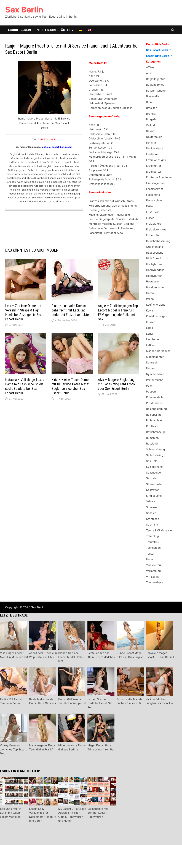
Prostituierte (154, 403)
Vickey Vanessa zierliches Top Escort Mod (13, 749)
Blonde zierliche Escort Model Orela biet (70, 657)
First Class (152, 212)
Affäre (150, 67)
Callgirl (150, 125)
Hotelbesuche (155, 287)
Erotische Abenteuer (159, 177)
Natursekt (152, 362)
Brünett (151, 113)
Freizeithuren (154, 223)
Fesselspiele (154, 200)
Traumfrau (152, 542)
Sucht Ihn (152, 524)
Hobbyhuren (154, 264)
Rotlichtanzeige (156, 432)
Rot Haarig (152, 426)
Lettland (151, 345)
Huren (150, 293)
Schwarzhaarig (155, 449)
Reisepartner (154, 414)
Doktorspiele (154, 137)
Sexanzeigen (154, 472)
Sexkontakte (154, 484)
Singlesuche (154, 495)
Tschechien (153, 547)
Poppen (151, 391)
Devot (150, 131)
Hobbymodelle (155, 270)
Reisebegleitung (156, 408)
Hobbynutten (154, 275)
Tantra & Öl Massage (159, 530)
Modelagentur (155, 356)
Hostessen (153, 281)
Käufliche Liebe (155, 304)
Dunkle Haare (154, 148)
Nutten (150, 368)
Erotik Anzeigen (156, 160)
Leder (149, 333)
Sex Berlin (24, 9)
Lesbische (152, 339)
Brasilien (151, 108)
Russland (152, 443)
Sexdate (151, 478)
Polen (149, 385)
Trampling (152, 536)
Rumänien (152, 438)
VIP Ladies (152, 576)
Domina (151, 142)
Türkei (150, 553)
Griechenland (154, 246)
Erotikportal (153, 171)
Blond (149, 102)
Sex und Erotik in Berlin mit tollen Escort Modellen (10, 812)
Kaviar (150, 310)
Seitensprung (154, 455)
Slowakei (151, 507)
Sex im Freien (155, 466)
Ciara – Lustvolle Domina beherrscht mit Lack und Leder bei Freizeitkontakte (70, 310)
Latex (149, 327)
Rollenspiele (154, 420)
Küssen (150, 322)
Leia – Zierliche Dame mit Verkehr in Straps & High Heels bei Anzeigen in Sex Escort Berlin (23, 312)
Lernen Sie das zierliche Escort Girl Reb (100, 703)
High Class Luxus (157, 258)
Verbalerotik (153, 565)
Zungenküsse (154, 582)
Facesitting (153, 194)
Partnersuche (154, 380)
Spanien (151, 513)
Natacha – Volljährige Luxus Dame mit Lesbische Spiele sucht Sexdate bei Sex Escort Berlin (24, 386)
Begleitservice (155, 84)
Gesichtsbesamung (158, 241)
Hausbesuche (154, 252)
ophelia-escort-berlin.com (57, 146)
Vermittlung (153, 571)
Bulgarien (152, 119)
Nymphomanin (155, 374)
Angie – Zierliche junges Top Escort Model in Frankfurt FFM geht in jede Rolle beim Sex (118, 312)
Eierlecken (152, 154)
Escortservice (155, 189)
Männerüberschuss (158, 351)
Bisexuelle (152, 96)
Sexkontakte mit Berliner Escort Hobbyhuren (97, 812)
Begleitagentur (155, 79)
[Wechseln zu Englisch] (89, 29)
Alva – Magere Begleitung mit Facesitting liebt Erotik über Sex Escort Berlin (116, 384)
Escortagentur (155, 183)
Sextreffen (152, 490)
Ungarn (150, 559)
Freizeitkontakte (156, 229)
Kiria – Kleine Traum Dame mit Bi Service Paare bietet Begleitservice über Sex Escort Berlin (71, 386)
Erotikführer (153, 165)
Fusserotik (152, 235)
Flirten (150, 218)
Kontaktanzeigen (156, 316)
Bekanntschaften (156, 90)
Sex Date (151, 461)
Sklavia (150, 501)
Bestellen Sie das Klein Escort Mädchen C (101, 657)
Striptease (152, 519)
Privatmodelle (155, 397)
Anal (149, 73)
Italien (150, 299)
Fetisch (150, 206)
